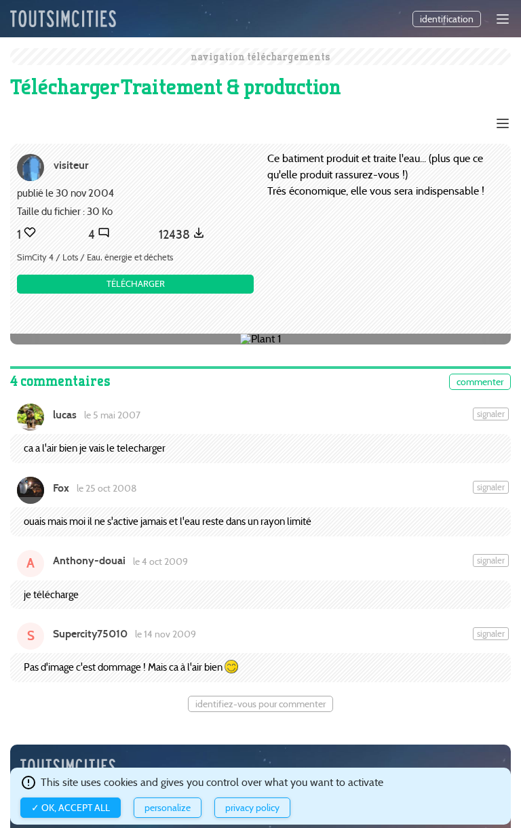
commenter (480, 382)
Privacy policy (252, 808)
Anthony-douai (89, 560)
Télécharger (136, 284)
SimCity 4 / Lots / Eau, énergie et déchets (95, 257)
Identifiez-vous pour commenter (260, 704)
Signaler (491, 414)
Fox (61, 487)
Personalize (167, 808)
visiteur (71, 165)
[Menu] (503, 19)
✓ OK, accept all (70, 808)
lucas (65, 414)
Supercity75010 (90, 633)
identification (447, 19)
